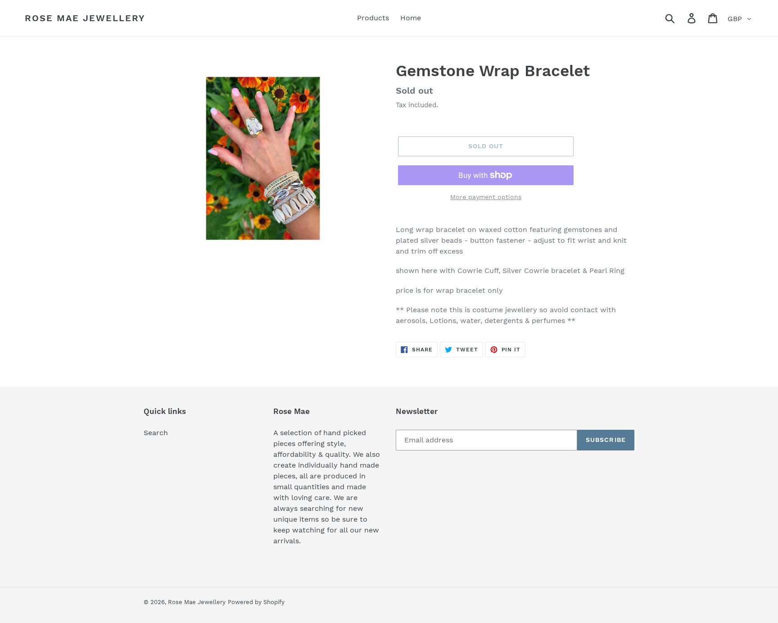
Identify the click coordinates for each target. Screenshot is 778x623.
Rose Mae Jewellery (85, 18)
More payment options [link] (485, 196)
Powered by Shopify (256, 602)
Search (156, 432)
